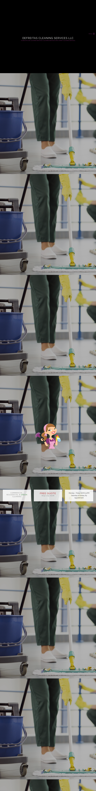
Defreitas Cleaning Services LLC (48, 38)
